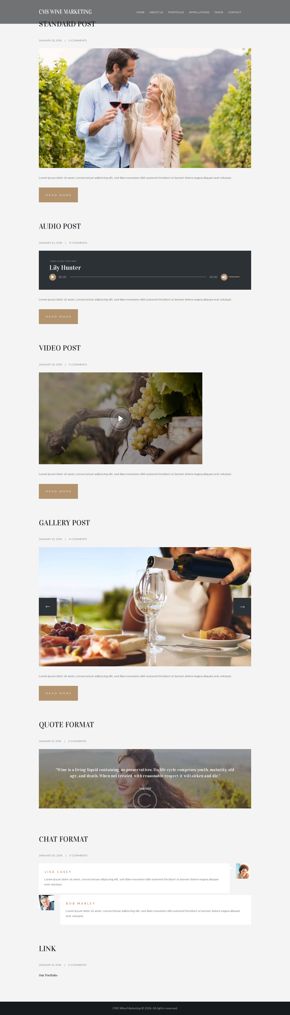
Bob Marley (81, 903)
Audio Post (60, 226)
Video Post (60, 348)
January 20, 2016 (50, 855)
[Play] (53, 277)
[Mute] (224, 277)
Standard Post (67, 24)
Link (47, 948)
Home (140, 12)
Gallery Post (64, 522)
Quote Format (66, 724)
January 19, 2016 (50, 964)
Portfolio (176, 12)
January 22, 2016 (50, 539)
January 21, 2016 (50, 741)
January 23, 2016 (50, 364)
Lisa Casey (58, 872)
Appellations (199, 12)
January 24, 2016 (50, 242)
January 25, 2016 (50, 40)
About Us (156, 12)
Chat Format (63, 839)
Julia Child (145, 788)
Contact (234, 12)
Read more (59, 195)
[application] (145, 277)
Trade (218, 12)
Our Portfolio (48, 975)
